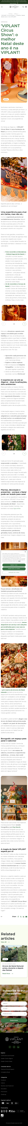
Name (5, 1003)
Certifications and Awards (7, 1055)
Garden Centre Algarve (7, 1058)
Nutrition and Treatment (7, 1086)
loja (17, 508)
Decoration (4, 1088)
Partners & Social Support (7, 1069)
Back (2, 916)
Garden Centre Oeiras (6, 1061)
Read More (6, 973)
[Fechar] (25, 551)
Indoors (3, 1083)
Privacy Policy (18, 1026)
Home (11, 13)
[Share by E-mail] (26, 916)
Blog (16, 13)
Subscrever (14, 1020)
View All (4, 942)
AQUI (19, 561)
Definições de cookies (14, 572)
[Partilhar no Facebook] (18, 916)
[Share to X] (21, 916)
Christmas (3, 1094)
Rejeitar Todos (14, 565)
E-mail (5, 1008)
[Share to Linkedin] (23, 916)
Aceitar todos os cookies (14, 568)
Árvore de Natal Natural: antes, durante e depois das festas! (13, 968)
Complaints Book (5, 1072)
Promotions (4, 1091)
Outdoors (3, 1080)
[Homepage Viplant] (14, 7)
